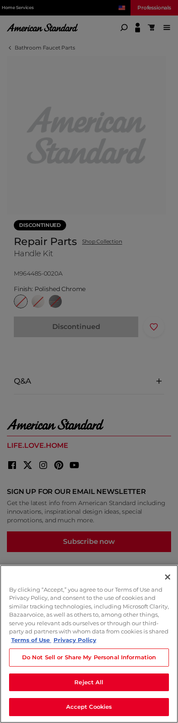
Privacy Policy (75, 639)
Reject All (88, 682)
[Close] (167, 577)
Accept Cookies (89, 706)
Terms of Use (31, 639)
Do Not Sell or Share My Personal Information (89, 657)
